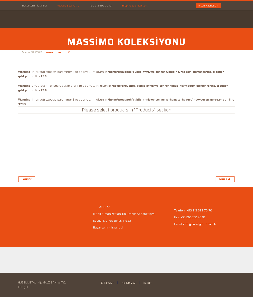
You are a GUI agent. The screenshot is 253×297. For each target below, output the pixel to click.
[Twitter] (28, 156)
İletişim (187, 19)
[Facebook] (164, 5)
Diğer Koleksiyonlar (126, 125)
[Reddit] (56, 156)
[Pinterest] (35, 156)
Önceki (27, 179)
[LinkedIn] (170, 5)
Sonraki (224, 179)
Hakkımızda (128, 282)
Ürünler (74, 19)
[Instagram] (175, 5)
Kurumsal (51, 19)
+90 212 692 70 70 (68, 6)
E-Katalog (121, 19)
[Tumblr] (42, 156)
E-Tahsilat (96, 19)
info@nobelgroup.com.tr (135, 6)
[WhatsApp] (181, 5)
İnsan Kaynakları (208, 6)
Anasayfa (27, 19)
